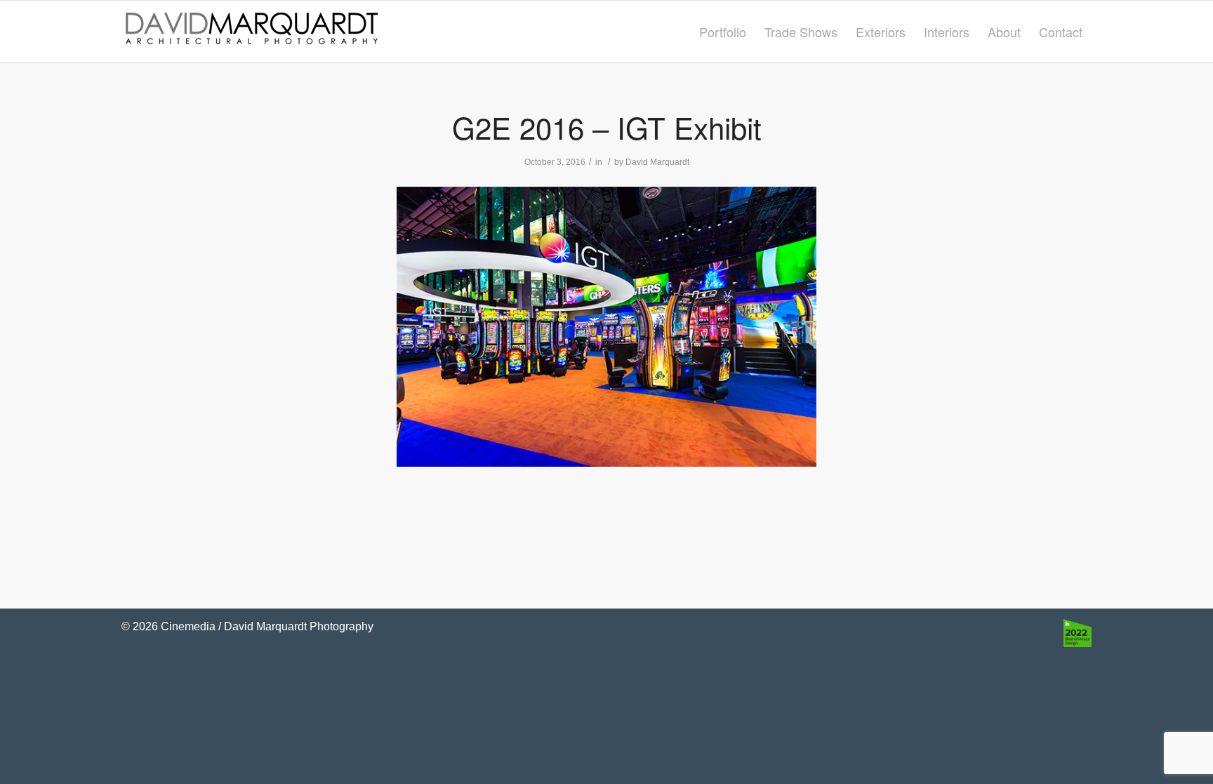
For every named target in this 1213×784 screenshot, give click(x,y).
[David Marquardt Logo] (251, 31)
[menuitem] (722, 31)
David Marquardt (657, 162)
